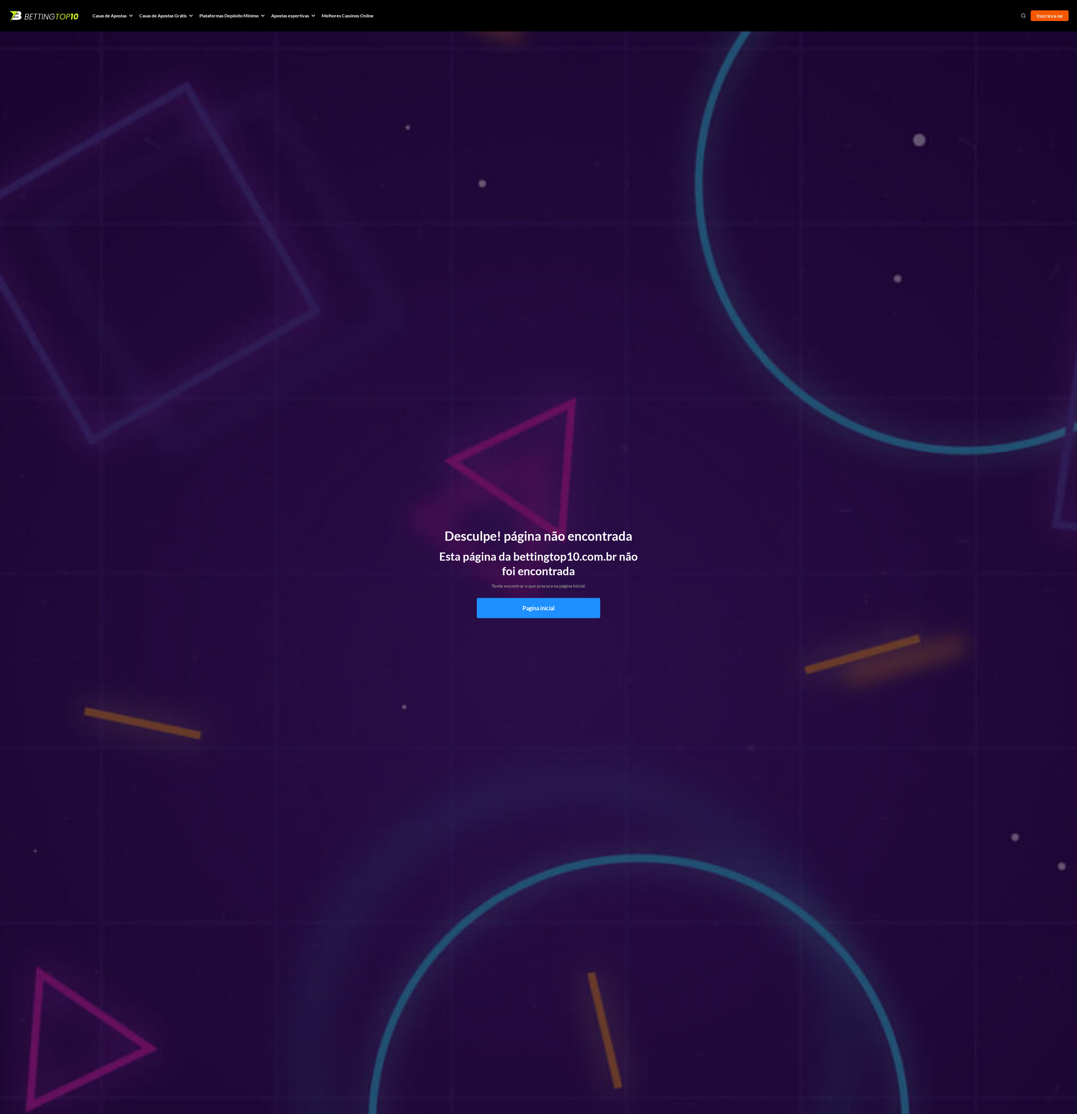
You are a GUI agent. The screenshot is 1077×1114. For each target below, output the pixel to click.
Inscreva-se (1050, 16)
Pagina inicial (538, 608)
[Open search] (1023, 16)
